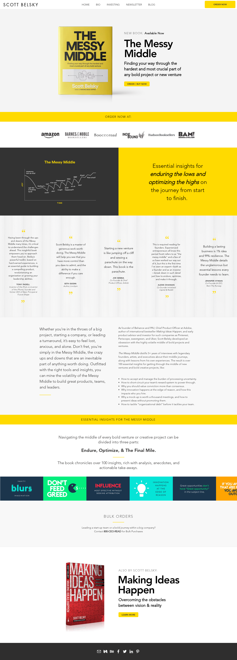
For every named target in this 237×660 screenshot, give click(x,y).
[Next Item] (231, 488)
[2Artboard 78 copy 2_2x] (105, 651)
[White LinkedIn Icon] (131, 651)
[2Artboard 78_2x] (99, 651)
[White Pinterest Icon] (137, 651)
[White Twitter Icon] (124, 651)
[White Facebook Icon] (118, 651)
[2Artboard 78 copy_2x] (111, 651)
